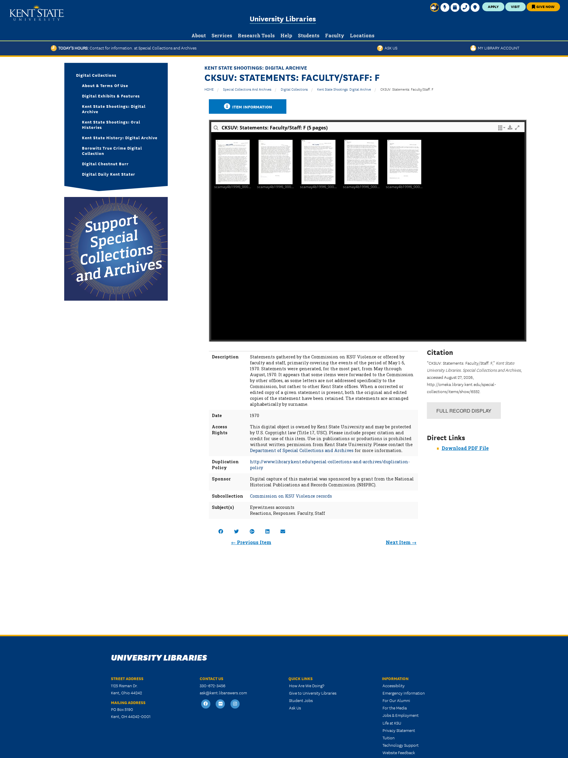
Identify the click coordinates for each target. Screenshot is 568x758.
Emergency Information (404, 693)
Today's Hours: (126, 47)
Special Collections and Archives (247, 89)
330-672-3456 (212, 685)
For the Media (395, 707)
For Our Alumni (396, 700)
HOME (209, 89)
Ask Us (390, 47)
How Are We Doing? (306, 685)
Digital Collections (294, 89)
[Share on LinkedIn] (267, 531)
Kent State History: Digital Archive (119, 137)
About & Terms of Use (105, 85)
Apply (493, 6)
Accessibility (394, 685)
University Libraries (283, 18)
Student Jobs (301, 700)
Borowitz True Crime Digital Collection (112, 150)
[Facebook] (206, 704)
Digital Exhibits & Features (111, 95)
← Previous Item (251, 542)
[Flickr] (220, 704)
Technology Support (401, 745)
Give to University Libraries (312, 693)
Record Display (463, 410)
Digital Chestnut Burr (105, 163)
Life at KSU (392, 722)
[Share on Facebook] (220, 531)
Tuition (389, 737)
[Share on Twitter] (236, 531)
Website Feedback (399, 752)
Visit (515, 6)
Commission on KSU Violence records (291, 496)
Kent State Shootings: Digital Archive (344, 89)
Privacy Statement (399, 730)
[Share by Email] (282, 531)
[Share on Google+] (252, 531)
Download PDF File (465, 448)
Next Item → (401, 542)
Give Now (544, 6)
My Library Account (497, 47)
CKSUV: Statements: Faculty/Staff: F (406, 89)
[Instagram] (235, 704)
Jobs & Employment (401, 715)
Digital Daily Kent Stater (108, 174)
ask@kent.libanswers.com (223, 692)
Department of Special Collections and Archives (302, 450)
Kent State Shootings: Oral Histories (111, 124)
